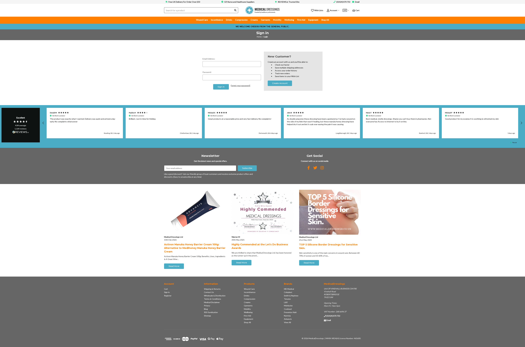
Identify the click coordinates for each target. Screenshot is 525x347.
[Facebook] (308, 168)
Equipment (313, 19)
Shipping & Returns (212, 289)
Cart (166, 289)
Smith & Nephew (291, 295)
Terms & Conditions (212, 299)
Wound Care (202, 19)
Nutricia (287, 316)
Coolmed (288, 309)
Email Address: (208, 59)
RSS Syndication (211, 312)
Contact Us (209, 292)
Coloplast (288, 292)
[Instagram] (322, 168)
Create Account (280, 83)
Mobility (277, 19)
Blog (206, 309)
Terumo (287, 299)
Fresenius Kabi (290, 312)
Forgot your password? (240, 85)
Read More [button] (174, 266)
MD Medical (289, 289)
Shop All (325, 19)
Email (357, 2)
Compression (241, 19)
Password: (207, 72)
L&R (286, 302)
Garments (265, 19)
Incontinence (217, 19)
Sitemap (207, 316)
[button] (43, 123)
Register (167, 295)
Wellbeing (289, 19)
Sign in (167, 292)
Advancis (288, 319)
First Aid (301, 19)
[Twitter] (315, 168)
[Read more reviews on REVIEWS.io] (20, 132)
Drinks (229, 19)
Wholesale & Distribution (214, 295)
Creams (254, 19)
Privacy (207, 305)
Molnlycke (288, 305)
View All (287, 322)
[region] (282, 123)
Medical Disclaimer (212, 302)
